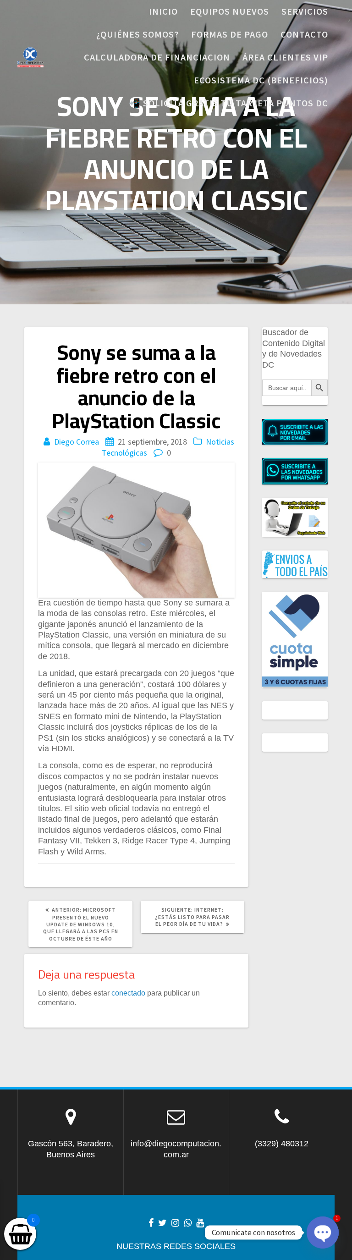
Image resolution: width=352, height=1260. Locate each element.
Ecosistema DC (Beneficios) (261, 80)
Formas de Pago (229, 34)
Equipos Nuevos (229, 11)
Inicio (163, 11)
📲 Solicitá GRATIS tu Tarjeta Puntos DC (228, 103)
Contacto (304, 34)
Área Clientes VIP (285, 57)
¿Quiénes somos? (137, 34)
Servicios (304, 11)
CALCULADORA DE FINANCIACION (157, 57)
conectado (128, 993)
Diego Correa (76, 441)
